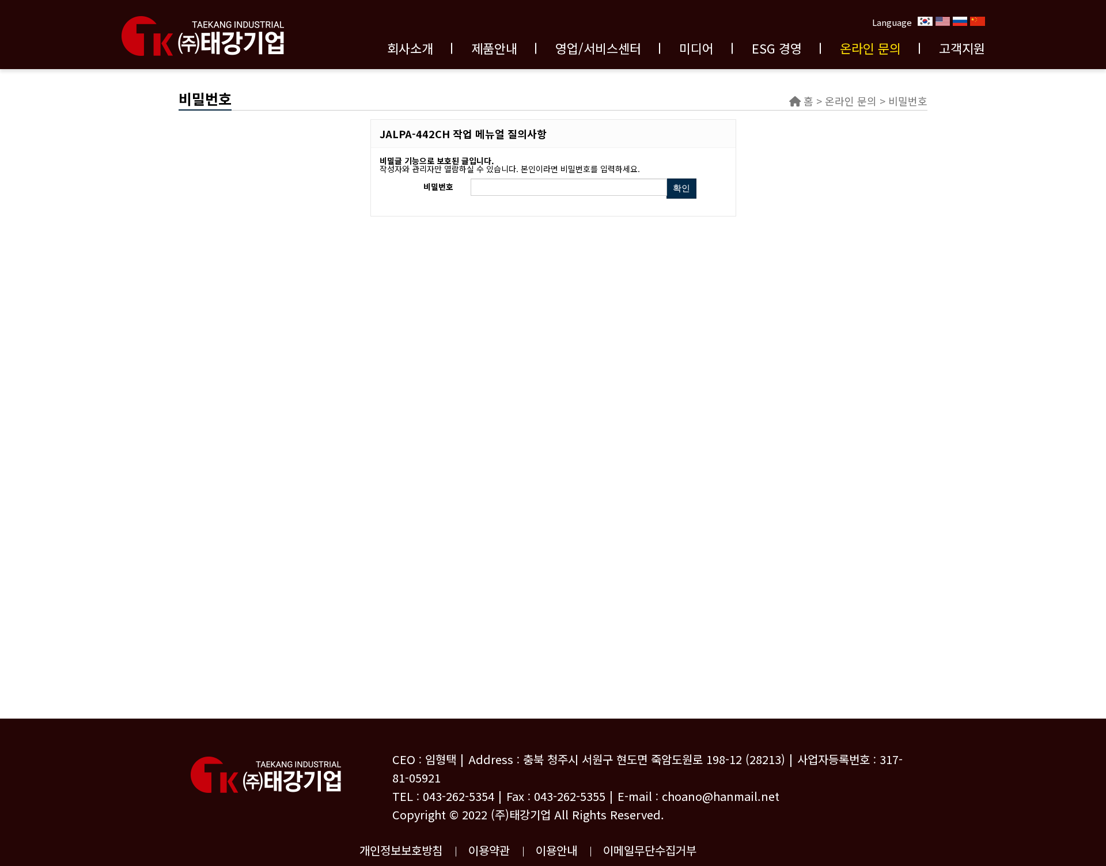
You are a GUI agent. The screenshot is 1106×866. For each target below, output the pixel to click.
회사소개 (410, 48)
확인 (681, 188)
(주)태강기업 (521, 814)
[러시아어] (960, 21)
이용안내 (556, 850)
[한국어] (925, 21)
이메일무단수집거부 (649, 850)
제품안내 (494, 48)
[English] (942, 21)
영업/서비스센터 (598, 48)
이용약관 (489, 850)
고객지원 (962, 48)
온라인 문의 (870, 48)
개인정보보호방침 (400, 850)
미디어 (696, 48)
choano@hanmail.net (720, 796)
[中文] (977, 21)
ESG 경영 (777, 48)
